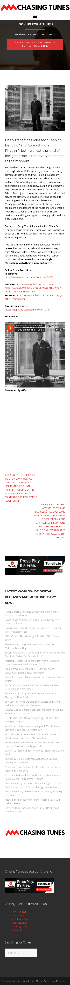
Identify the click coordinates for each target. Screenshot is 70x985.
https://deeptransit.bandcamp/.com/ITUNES (28, 309)
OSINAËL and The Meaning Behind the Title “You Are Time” (35, 44)
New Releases (18, 911)
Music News (17, 915)
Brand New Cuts (20, 919)
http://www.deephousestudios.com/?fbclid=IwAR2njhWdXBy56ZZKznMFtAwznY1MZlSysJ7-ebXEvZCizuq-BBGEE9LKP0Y (33, 288)
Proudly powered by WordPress (18, 981)
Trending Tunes (19, 926)
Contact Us (17, 930)
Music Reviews (19, 922)
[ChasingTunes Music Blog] (35, 6)
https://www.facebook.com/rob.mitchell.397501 (30, 277)
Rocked (47, 981)
